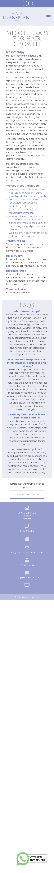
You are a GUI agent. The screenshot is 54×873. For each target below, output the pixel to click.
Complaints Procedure (27, 577)
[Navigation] (48, 16)
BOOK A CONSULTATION (27, 494)
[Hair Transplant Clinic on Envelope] (30, 3)
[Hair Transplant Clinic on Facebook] (25, 3)
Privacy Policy (27, 565)
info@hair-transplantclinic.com (27, 552)
